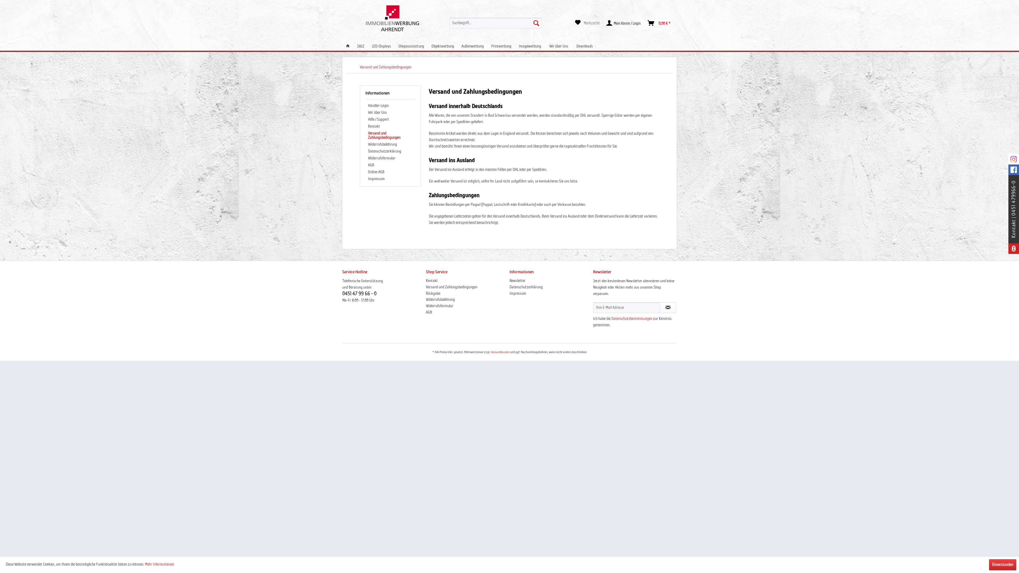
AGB (371, 165)
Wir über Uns (377, 113)
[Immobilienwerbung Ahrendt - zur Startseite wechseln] (392, 18)
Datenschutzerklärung (384, 151)
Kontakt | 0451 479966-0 (1013, 209)
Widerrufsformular (381, 158)
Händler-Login (378, 106)
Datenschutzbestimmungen (631, 319)
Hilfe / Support (378, 119)
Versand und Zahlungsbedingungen (384, 136)
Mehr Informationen (159, 564)
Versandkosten (500, 352)
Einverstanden (1002, 565)
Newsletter (517, 281)
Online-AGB (376, 172)
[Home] (347, 46)
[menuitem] (496, 23)
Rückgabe (433, 294)
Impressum (376, 179)
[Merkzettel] (587, 23)
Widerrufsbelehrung (382, 144)
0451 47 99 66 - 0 (359, 293)
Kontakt (374, 126)
